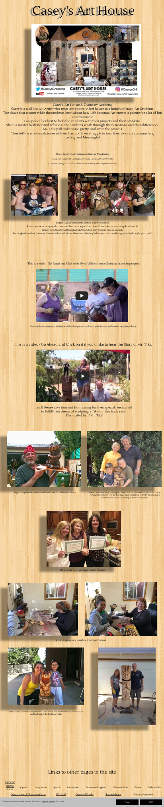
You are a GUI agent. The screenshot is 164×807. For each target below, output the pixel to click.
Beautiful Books (85, 794)
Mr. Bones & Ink (117, 799)
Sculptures (73, 787)
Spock (56, 787)
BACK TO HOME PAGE (10, 786)
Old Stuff (61, 794)
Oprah (23, 787)
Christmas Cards (89, 799)
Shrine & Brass (113, 794)
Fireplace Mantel (146, 799)
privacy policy (49, 801)
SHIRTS (26, 803)
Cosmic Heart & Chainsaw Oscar (28, 794)
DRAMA (10, 803)
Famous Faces (121, 787)
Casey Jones (40, 787)
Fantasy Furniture (143, 794)
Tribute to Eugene (95, 787)
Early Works (154, 787)
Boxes (138, 787)
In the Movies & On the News (49, 799)
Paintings (11, 799)
